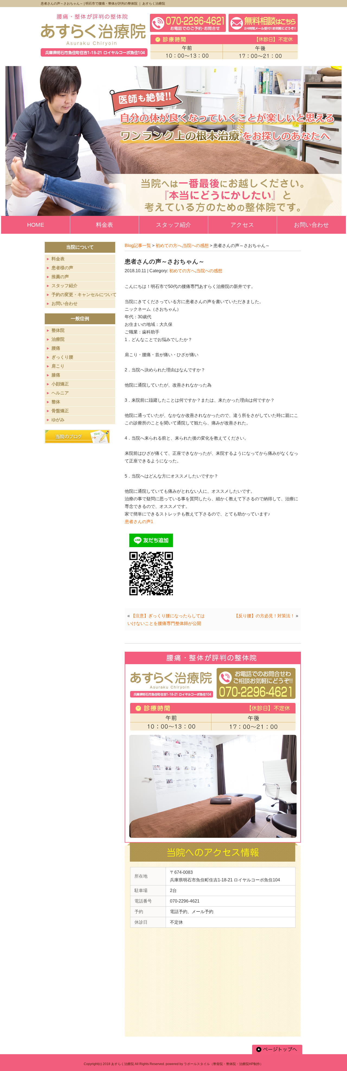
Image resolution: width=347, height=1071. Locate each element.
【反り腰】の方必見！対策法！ (264, 616)
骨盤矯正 (60, 410)
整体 (56, 402)
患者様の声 (62, 267)
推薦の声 (60, 276)
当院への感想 (196, 245)
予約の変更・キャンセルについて (84, 294)
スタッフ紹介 (65, 285)
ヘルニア (60, 393)
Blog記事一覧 (138, 245)
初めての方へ (169, 245)
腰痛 (56, 348)
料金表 (58, 259)
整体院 (58, 330)
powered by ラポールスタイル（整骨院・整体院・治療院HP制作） (214, 1064)
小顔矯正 (60, 384)
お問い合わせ (65, 303)
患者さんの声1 (139, 521)
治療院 (58, 339)
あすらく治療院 (122, 1064)
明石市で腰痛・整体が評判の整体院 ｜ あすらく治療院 (125, 3)
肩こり (58, 366)
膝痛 (56, 375)
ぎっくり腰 (62, 357)
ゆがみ (58, 419)
